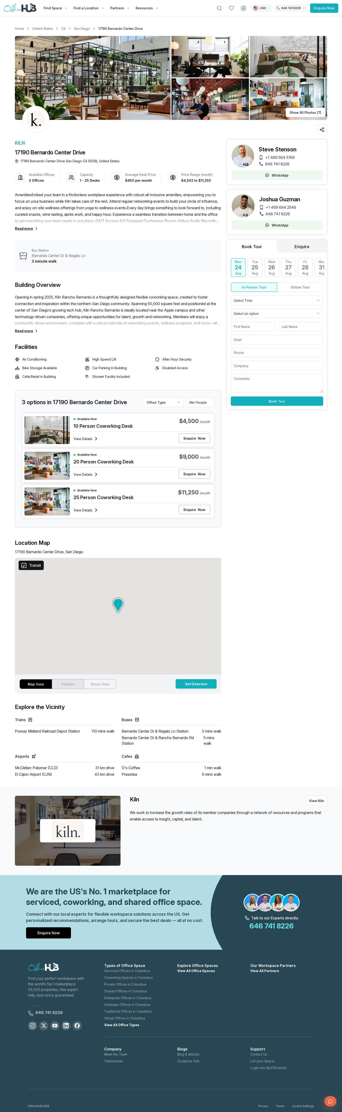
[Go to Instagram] (32, 1025)
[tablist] (277, 246)
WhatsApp (280, 175)
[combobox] (277, 300)
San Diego (82, 29)
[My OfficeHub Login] (243, 8)
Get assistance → (287, 1089)
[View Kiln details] (35, 119)
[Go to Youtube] (55, 1025)
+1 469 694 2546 (281, 207)
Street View (100, 684)
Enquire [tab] (302, 246)
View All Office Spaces (196, 971)
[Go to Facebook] (77, 1025)
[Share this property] (322, 130)
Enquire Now (324, 8)
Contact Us (258, 1054)
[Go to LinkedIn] (66, 1025)
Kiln (20, 143)
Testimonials (113, 1061)
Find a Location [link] (86, 8)
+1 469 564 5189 (280, 157)
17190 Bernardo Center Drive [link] (120, 29)
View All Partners (264, 971)
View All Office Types (121, 1025)
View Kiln (316, 801)
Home (19, 29)
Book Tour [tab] (252, 246)
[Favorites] (231, 8)
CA (63, 29)
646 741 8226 (277, 164)
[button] (171, 78)
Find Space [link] (53, 8)
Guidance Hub (188, 1061)
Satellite (68, 684)
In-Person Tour (254, 287)
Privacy (263, 1106)
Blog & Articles (188, 1054)
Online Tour (300, 287)
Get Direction (196, 684)
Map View (36, 684)
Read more (24, 228)
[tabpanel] (277, 332)
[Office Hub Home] (20, 8)
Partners (117, 8)
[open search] (219, 8)
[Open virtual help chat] (330, 1101)
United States (42, 29)
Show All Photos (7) (305, 113)
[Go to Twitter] (43, 1025)
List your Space (262, 1061)
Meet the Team (115, 1054)
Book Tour (277, 401)
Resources (144, 8)
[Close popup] (331, 1069)
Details (83, 439)
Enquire (194, 438)
